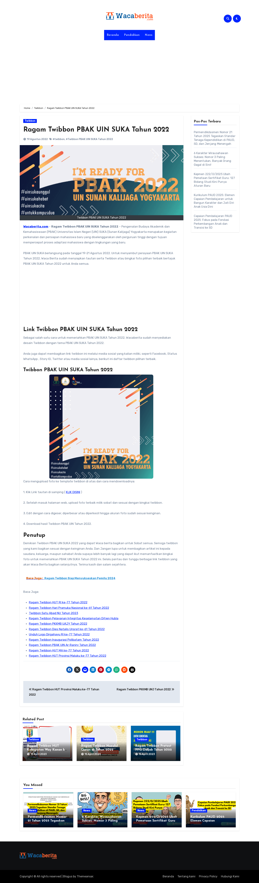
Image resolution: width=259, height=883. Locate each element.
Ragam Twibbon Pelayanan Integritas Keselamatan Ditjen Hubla (73, 618)
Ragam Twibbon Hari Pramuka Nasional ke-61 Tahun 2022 (69, 608)
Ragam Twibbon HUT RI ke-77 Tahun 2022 (58, 602)
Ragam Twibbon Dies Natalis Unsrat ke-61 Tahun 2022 (67, 629)
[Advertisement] (129, 70)
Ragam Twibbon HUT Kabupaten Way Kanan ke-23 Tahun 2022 (47, 749)
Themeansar (85, 876)
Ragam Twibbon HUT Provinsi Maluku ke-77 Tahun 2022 (67, 655)
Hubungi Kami (230, 876)
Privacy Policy (208, 876)
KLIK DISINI (73, 492)
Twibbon (30, 120)
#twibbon (59, 139)
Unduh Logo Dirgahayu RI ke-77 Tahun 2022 (59, 634)
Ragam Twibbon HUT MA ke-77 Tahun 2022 (59, 650)
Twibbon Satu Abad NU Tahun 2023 (53, 613)
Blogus (67, 876)
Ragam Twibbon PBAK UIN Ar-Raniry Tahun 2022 (62, 645)
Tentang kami (186, 876)
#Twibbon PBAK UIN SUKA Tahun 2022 (89, 139)
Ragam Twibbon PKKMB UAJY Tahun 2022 (58, 623)
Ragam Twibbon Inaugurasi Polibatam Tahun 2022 (64, 639)
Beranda (113, 35)
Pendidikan (132, 35)
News (148, 35)
